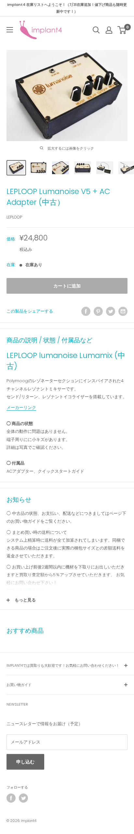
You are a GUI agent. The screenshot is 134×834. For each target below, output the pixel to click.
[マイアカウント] (109, 30)
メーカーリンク (21, 407)
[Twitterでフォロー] (23, 798)
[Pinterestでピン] (98, 311)
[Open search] (96, 30)
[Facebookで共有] (85, 311)
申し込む (25, 762)
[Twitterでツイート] (110, 311)
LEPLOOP (14, 217)
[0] (122, 30)
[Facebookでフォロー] (11, 798)
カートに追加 (67, 286)
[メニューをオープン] (10, 29)
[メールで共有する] (122, 311)
